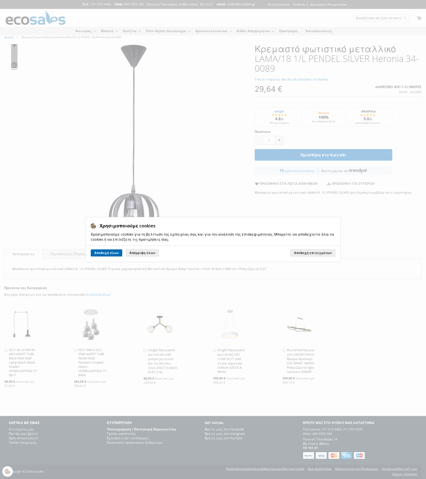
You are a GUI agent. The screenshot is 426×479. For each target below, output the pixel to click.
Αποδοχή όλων (106, 253)
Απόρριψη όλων (142, 253)
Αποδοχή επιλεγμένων (313, 253)
